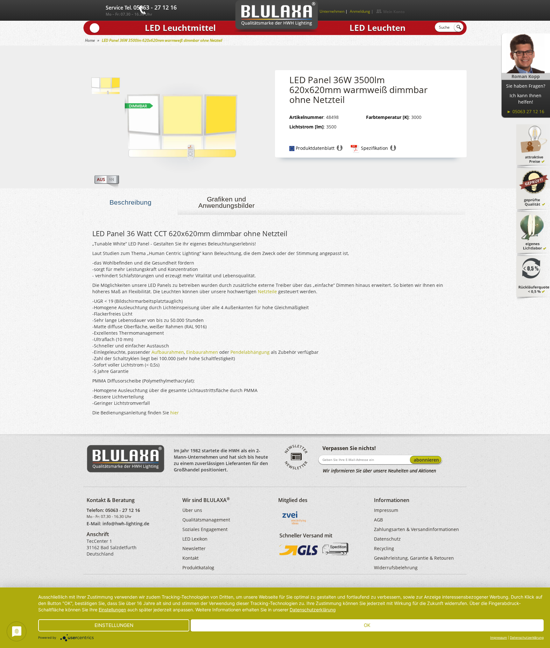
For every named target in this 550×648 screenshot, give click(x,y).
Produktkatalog (198, 567)
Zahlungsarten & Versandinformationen (416, 529)
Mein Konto (394, 11)
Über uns (192, 510)
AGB (378, 520)
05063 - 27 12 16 (122, 510)
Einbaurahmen (202, 352)
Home (90, 40)
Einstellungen (112, 609)
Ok (367, 625)
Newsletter (194, 548)
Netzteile (267, 291)
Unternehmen (332, 11)
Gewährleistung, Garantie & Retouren (414, 558)
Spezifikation (374, 148)
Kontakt (190, 558)
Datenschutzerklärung (313, 609)
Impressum (386, 510)
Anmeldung (360, 11)
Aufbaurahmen (168, 352)
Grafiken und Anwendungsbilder (226, 202)
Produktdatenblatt (315, 148)
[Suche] (458, 27)
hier (174, 413)
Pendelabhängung (250, 352)
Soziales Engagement (205, 529)
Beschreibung (130, 202)
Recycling (384, 548)
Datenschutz (387, 539)
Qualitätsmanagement (206, 520)
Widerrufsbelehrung (396, 567)
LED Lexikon (195, 539)
